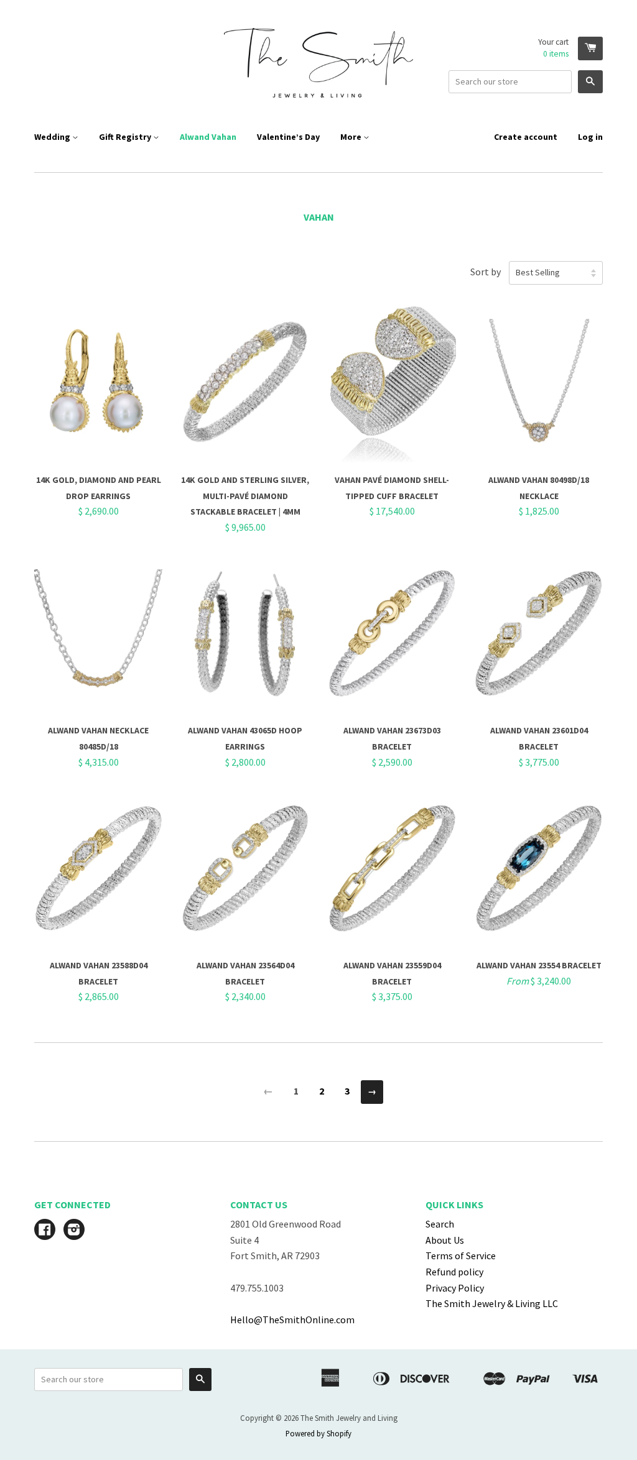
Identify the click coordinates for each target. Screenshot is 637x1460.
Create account (525, 136)
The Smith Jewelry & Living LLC (491, 1303)
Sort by (485, 271)
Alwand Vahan (208, 136)
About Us (444, 1240)
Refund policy (454, 1271)
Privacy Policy (454, 1288)
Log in (590, 136)
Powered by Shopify (318, 1433)
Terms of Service (460, 1255)
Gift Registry (126, 136)
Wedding (53, 136)
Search (439, 1224)
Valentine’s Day (288, 136)
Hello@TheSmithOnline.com (292, 1319)
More (351, 136)
